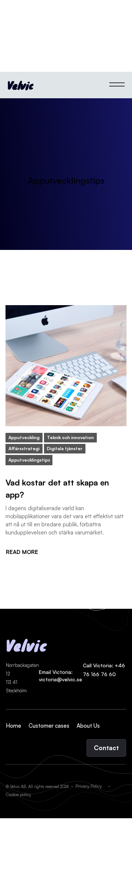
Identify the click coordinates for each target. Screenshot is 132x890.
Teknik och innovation (70, 437)
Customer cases (49, 725)
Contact (106, 748)
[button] (117, 85)
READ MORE (22, 552)
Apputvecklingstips (29, 460)
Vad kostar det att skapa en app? (57, 488)
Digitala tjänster (64, 448)
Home (13, 725)
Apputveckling (24, 437)
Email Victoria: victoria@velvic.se (60, 675)
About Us (88, 725)
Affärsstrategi (24, 448)
